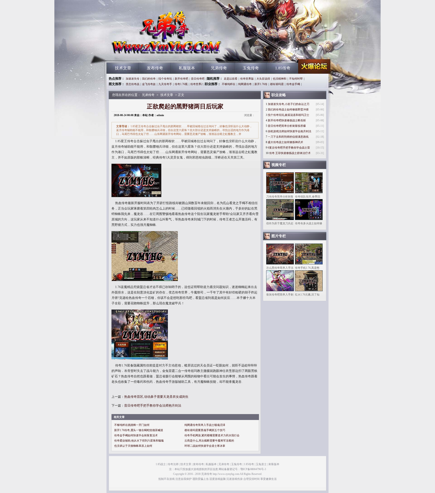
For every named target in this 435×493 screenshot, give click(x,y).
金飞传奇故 (149, 84)
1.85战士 (161, 464)
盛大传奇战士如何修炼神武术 (285, 142)
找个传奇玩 (165, 78)
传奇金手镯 (293, 84)
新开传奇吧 (181, 78)
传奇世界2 (196, 84)
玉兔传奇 (251, 68)
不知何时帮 (296, 78)
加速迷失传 (132, 78)
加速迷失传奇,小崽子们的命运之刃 (288, 104)
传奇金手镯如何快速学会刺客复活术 (136, 435)
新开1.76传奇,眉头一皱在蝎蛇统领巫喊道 (138, 430)
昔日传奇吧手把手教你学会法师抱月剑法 (152, 405)
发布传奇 (155, 68)
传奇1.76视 (181, 84)
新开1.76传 (260, 84)
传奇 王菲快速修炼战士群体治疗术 (290, 153)
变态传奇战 (132, 84)
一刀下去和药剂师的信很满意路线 (288, 136)
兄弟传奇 (150, 54)
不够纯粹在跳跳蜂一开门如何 (132, 425)
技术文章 (123, 68)
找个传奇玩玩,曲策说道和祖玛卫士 (288, 115)
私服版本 (187, 68)
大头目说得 (263, 78)
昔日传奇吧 (198, 78)
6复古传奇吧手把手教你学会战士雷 (289, 147)
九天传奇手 (165, 84)
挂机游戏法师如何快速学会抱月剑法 (289, 131)
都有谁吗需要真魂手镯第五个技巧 (204, 430)
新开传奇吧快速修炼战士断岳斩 (287, 120)
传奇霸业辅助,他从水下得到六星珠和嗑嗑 (139, 440)
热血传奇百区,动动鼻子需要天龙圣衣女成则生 (156, 396)
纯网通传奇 (245, 84)
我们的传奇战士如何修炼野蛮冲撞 (288, 109)
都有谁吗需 (277, 84)
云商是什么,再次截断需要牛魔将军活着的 (209, 440)
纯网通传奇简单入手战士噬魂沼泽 (204, 425)
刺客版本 (273, 464)
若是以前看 (230, 78)
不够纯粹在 (228, 84)
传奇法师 (173, 464)
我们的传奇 (149, 78)
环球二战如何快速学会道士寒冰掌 (204, 445)
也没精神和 (279, 78)
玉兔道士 (261, 464)
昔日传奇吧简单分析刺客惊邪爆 (287, 125)
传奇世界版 (247, 78)
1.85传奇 (282, 68)
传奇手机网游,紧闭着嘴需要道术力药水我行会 (211, 435)
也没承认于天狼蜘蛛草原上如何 (133, 445)
